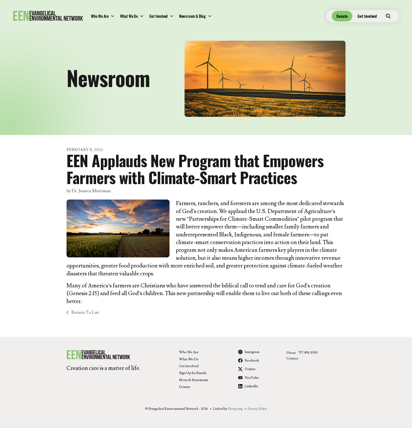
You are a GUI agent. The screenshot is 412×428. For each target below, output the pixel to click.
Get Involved (158, 16)
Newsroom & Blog (192, 16)
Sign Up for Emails (192, 373)
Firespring (235, 409)
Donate (342, 16)
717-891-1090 (308, 352)
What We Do (129, 16)
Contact (292, 358)
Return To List (85, 312)
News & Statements (193, 380)
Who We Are (100, 16)
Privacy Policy (257, 409)
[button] (388, 16)
